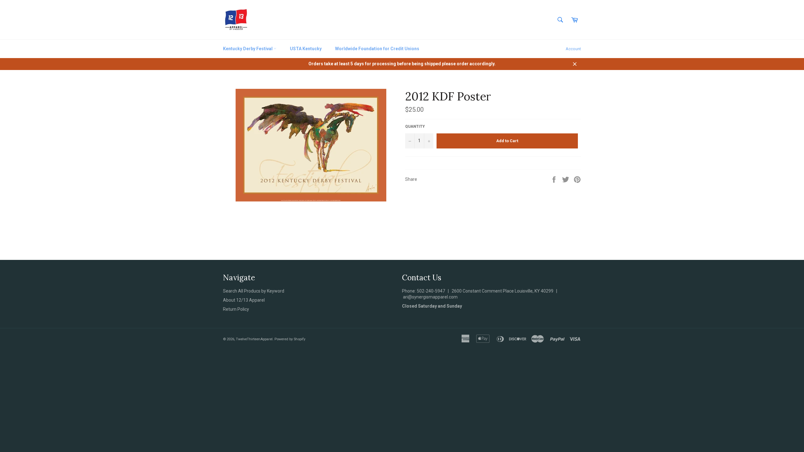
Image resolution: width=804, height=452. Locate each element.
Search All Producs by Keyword (253, 290)
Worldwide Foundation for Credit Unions (377, 48)
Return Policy (236, 309)
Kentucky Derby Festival (248, 48)
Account (573, 48)
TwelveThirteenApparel (254, 339)
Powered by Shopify (289, 339)
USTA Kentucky (306, 48)
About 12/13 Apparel (244, 300)
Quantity (415, 126)
